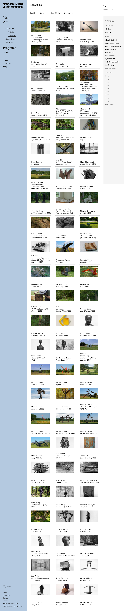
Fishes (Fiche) (85, 164)
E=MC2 (34, 384)
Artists (11, 32)
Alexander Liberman (113, 46)
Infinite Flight (61, 311)
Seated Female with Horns (39, 555)
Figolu (58, 384)
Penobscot (84, 556)
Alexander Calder (112, 43)
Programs (9, 48)
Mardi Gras (35, 482)
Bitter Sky (59, 287)
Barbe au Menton (63, 456)
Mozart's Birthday (63, 433)
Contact (5, 601)
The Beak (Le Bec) (87, 482)
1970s (107, 92)
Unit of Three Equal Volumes (63, 163)
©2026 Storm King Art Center (13, 606)
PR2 (32, 605)
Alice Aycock (110, 52)
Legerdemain (36, 115)
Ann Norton (109, 65)
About (5, 60)
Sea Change (85, 311)
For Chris (83, 384)
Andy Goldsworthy (112, 62)
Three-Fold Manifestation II (86, 112)
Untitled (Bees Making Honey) (40, 310)
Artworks (12, 35)
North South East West (65, 138)
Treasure (59, 605)
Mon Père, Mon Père (88, 407)
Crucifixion (84, 507)
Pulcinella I (60, 507)
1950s (107, 98)
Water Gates (36, 91)
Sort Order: (62, 13)
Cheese (59, 580)
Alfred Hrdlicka (111, 49)
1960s (107, 95)
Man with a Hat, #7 (39, 64)
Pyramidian (84, 433)
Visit (6, 17)
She (32, 458)
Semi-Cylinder (85, 458)
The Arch (59, 262)
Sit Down (83, 235)
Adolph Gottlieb (111, 40)
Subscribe (6, 595)
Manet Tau (60, 66)
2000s (107, 82)
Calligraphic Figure (39, 505)
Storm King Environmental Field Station (88, 358)
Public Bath (60, 360)
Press (5, 593)
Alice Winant (110, 56)
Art (5, 22)
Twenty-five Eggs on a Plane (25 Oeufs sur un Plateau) (40, 260)
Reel (82, 287)
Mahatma (60, 409)
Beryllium (35, 164)
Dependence (61, 189)
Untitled (83, 189)
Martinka (59, 335)
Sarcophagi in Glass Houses (39, 41)
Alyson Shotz (110, 59)
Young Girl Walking (39, 358)
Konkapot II (36, 531)
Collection (10, 29)
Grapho (83, 580)
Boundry (83, 262)
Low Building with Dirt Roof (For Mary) (64, 112)
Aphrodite (35, 140)
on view (108, 32)
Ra (81, 66)
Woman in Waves (63, 556)
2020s (107, 76)
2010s (107, 79)
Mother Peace (37, 433)
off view (108, 29)
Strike (33, 287)
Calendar (7, 63)
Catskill (83, 213)
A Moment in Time (38, 213)
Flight (58, 238)
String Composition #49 (40, 578)
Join (6, 52)
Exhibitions (10, 39)
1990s (107, 85)
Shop (5, 67)
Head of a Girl (86, 335)
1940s (107, 101)
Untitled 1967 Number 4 (65, 90)
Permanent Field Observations (38, 236)
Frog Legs (35, 409)
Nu (81, 140)
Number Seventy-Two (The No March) (64, 212)
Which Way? (85, 42)
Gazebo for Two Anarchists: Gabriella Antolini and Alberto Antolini (88, 87)
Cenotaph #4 (36, 335)
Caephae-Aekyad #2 (64, 40)
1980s (107, 88)
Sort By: (37, 13)
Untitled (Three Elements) (37, 185)
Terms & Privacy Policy (11, 603)
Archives (9, 42)
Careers (5, 598)
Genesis (59, 482)
